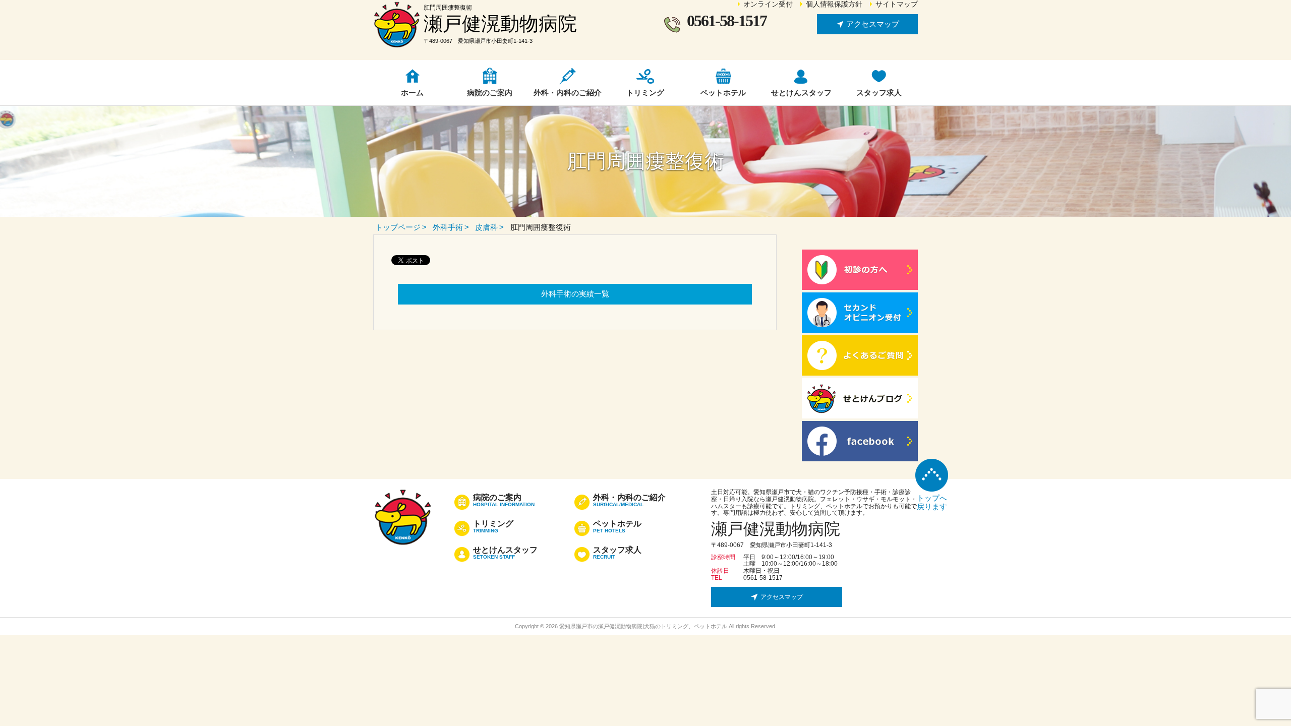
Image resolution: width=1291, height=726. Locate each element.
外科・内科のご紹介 (629, 500)
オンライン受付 (768, 4)
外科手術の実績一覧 (575, 293)
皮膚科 (486, 227)
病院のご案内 (504, 500)
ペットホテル (617, 526)
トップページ (398, 227)
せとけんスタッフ (505, 553)
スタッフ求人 (617, 553)
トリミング (493, 526)
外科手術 (448, 227)
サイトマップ (896, 4)
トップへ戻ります (932, 502)
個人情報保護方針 (834, 4)
